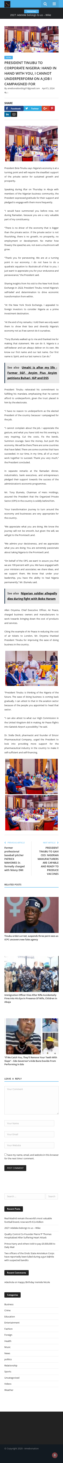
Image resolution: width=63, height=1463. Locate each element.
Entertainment (12, 1322)
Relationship (10, 1365)
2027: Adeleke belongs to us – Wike (30, 15)
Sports (7, 1371)
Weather (8, 1390)
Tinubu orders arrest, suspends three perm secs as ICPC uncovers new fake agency (31, 937)
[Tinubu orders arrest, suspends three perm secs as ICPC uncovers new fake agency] (31, 915)
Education (9, 1316)
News (8, 57)
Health (7, 1341)
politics (8, 1359)
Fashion (8, 1328)
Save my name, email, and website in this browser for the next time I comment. (31, 1156)
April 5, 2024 (48, 88)
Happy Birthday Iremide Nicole (34, 1282)
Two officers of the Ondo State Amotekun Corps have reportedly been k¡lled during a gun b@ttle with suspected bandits (29, 1257)
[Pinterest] (52, 108)
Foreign (8, 1334)
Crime (7, 1310)
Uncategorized (11, 1377)
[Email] (14, 114)
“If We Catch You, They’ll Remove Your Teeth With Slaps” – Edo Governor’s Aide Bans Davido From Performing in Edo (30, 1061)
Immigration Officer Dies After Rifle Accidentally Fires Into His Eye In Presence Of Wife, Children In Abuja (30, 998)
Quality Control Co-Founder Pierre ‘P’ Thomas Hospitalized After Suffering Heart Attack (27, 1236)
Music (7, 1347)
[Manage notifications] (55, 1455)
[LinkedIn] (7, 114)
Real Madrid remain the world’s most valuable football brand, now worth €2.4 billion (28, 1220)
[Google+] (45, 108)
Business (8, 1304)
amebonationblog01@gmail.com (24, 88)
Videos (7, 1383)
